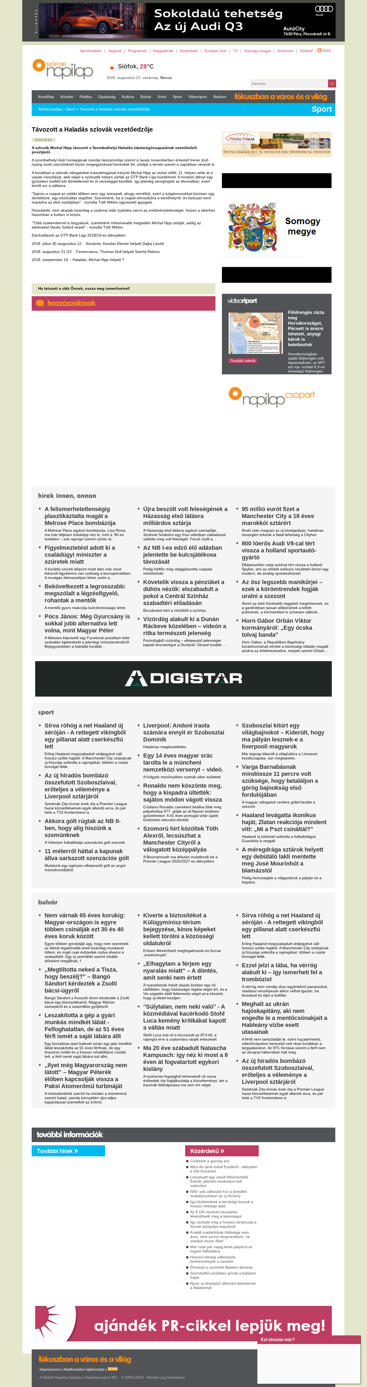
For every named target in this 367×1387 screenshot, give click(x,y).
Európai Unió (215, 51)
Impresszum (49, 1369)
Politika (86, 97)
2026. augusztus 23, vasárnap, (139, 77)
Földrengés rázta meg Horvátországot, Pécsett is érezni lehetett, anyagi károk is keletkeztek (306, 328)
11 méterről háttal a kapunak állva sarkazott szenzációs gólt (87, 854)
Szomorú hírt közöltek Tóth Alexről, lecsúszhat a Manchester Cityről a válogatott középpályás (180, 839)
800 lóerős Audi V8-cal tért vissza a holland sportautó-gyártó (279, 550)
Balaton (219, 97)
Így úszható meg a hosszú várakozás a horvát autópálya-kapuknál (223, 1224)
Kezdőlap (46, 97)
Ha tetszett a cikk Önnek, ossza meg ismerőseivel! (84, 288)
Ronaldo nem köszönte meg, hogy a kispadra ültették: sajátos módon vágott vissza (182, 792)
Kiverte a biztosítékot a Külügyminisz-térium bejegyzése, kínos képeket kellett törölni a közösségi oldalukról (179, 929)
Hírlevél (306, 51)
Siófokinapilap (50, 109)
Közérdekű (189, 51)
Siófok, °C (136, 66)
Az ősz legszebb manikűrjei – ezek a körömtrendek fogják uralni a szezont (282, 589)
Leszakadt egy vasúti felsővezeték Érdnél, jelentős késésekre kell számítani (219, 1181)
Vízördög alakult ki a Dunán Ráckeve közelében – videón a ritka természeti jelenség (184, 626)
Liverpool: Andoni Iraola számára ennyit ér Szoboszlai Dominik (183, 732)
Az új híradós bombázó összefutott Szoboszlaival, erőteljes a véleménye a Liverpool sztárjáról (81, 786)
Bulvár (146, 97)
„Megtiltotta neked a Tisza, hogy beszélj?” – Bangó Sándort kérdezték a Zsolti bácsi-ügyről (81, 980)
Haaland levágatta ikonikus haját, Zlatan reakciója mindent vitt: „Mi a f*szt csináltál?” (284, 822)
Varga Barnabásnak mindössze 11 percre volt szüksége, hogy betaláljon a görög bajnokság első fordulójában (280, 780)
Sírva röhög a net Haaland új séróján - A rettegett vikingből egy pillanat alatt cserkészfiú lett (85, 736)
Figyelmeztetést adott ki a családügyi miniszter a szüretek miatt (80, 554)
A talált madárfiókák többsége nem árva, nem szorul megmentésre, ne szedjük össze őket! (220, 1236)
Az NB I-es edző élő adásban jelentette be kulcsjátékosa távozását (182, 554)
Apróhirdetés (91, 51)
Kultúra (128, 97)
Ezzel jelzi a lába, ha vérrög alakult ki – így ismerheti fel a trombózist (282, 972)
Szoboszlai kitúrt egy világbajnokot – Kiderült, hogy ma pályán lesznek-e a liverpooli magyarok (283, 736)
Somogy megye (257, 51)
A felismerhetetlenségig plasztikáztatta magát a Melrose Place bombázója (80, 516)
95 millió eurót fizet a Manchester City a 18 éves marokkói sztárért (278, 516)
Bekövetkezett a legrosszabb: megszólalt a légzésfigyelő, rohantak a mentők (85, 593)
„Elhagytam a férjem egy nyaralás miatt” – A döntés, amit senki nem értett (180, 970)
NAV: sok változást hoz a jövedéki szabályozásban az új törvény (218, 1193)
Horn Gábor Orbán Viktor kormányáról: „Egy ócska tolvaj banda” (277, 627)
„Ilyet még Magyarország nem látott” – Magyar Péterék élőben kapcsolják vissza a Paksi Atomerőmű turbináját (86, 1075)
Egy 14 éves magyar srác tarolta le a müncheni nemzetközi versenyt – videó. (183, 762)
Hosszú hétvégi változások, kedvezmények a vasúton (213, 1259)
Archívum (285, 51)
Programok (137, 51)
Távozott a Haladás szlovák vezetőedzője (115, 109)
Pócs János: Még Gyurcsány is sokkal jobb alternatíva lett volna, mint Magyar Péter (87, 623)
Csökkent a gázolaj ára (209, 1161)
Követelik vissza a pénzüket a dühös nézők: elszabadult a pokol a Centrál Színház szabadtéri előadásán (183, 592)
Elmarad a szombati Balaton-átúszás (221, 1267)
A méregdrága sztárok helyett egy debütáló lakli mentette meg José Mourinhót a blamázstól (282, 860)
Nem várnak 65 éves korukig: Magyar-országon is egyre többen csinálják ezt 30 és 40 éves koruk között (85, 926)
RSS (327, 51)
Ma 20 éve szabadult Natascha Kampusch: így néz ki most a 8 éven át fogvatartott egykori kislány (185, 1058)
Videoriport (197, 97)
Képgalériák (163, 51)
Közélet (66, 97)
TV (235, 51)
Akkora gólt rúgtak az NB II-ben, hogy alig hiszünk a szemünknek (83, 828)
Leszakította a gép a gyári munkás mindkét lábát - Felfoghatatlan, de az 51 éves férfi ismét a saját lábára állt (84, 1026)
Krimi (162, 97)
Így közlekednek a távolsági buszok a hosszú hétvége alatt (221, 1204)
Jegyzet (114, 51)
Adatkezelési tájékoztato (84, 1369)
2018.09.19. (43, 140)
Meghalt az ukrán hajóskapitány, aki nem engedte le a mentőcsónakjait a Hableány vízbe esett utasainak (284, 1018)
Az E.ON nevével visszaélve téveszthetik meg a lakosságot (216, 1214)
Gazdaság (107, 97)
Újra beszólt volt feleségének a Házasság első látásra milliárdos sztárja (185, 516)
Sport (177, 97)
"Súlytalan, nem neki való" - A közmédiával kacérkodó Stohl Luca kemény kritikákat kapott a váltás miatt (184, 1017)
